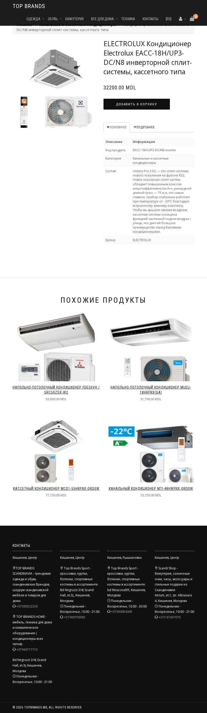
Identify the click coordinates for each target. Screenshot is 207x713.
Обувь (53, 19)
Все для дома (102, 19)
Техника (128, 19)
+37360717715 (27, 649)
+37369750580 (74, 617)
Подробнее (146, 127)
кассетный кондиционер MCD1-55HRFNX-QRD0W (56, 489)
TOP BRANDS (29, 6)
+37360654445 (121, 611)
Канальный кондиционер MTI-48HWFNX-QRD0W (151, 489)
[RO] (168, 19)
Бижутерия (74, 19)
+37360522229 (27, 606)
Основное (118, 127)
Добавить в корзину (136, 104)
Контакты (150, 19)
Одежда (33, 19)
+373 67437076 (169, 617)
